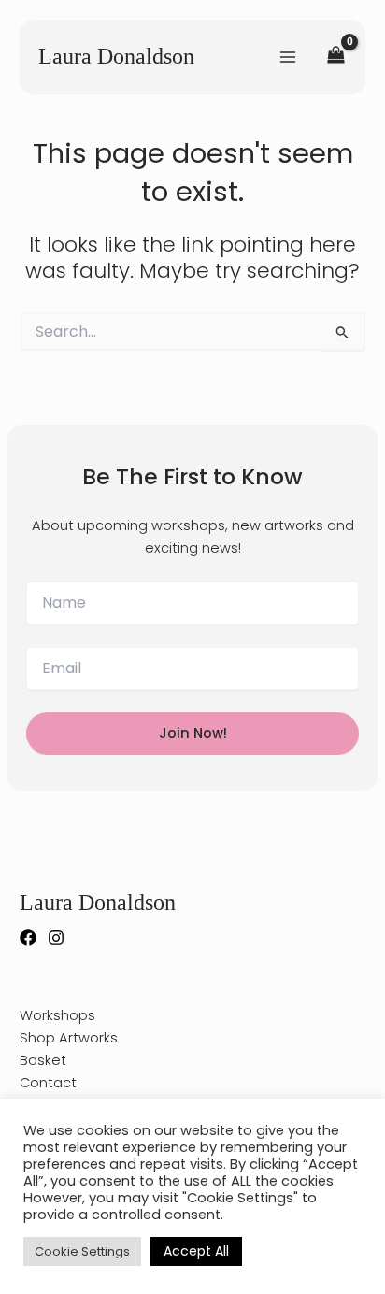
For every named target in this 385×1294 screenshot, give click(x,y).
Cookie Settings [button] (82, 1251)
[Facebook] (28, 937)
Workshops (57, 1015)
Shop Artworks (69, 1037)
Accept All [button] (196, 1251)
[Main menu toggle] (288, 56)
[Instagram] (56, 937)
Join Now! (193, 733)
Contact (48, 1082)
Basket (43, 1060)
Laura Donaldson (116, 56)
